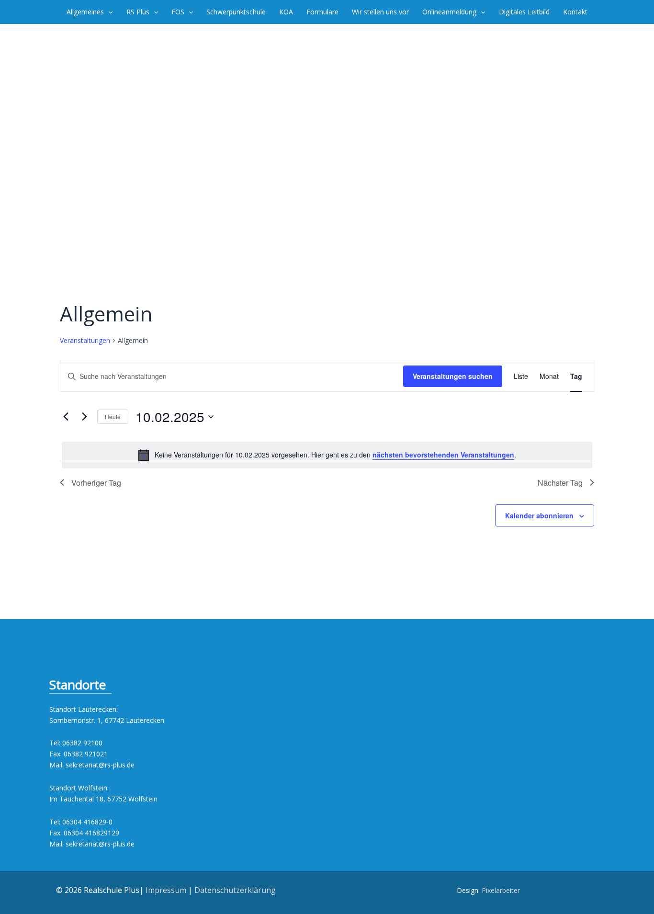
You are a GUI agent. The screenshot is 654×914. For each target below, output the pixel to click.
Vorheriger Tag (96, 482)
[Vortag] (65, 417)
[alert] (327, 455)
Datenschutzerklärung (235, 890)
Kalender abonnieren (539, 515)
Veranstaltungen (85, 340)
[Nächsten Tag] (84, 417)
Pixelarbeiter (501, 890)
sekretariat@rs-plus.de (100, 764)
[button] (108, 12)
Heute (113, 416)
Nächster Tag (560, 482)
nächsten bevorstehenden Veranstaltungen (443, 454)
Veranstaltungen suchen (453, 376)
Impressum (166, 890)
